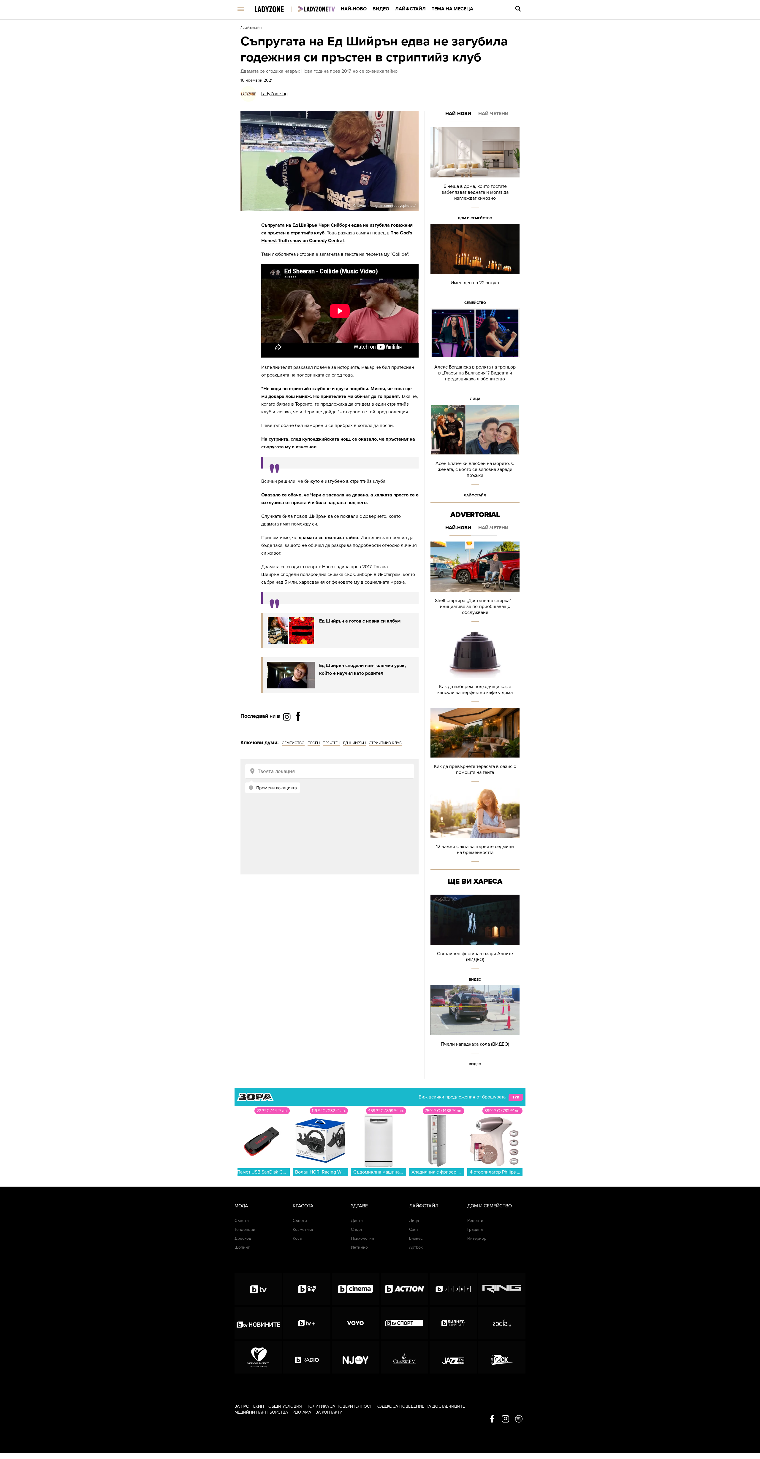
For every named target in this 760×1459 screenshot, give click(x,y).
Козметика (303, 1229)
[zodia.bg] (501, 1323)
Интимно (359, 1247)
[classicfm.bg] (404, 1357)
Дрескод (243, 1238)
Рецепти (475, 1220)
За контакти (329, 1412)
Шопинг (242, 1247)
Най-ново (354, 9)
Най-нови (458, 114)
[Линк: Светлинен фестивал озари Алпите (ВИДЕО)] (475, 940)
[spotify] (518, 1419)
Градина (475, 1229)
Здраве (359, 1206)
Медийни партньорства (261, 1412)
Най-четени (493, 114)
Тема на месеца (452, 9)
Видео (381, 9)
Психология (362, 1238)
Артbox (416, 1247)
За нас (242, 1406)
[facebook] (492, 1419)
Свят (413, 1229)
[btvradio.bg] (306, 1357)
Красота (303, 1206)
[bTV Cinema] (355, 1289)
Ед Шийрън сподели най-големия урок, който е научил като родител (362, 669)
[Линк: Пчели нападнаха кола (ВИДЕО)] (475, 1027)
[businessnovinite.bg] (453, 1323)
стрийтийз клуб (385, 743)
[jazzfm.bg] (453, 1357)
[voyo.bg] (355, 1323)
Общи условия (285, 1406)
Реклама (301, 1412)
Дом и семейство (475, 218)
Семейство (475, 303)
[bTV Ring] (501, 1289)
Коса (297, 1238)
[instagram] (505, 1419)
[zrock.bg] (501, 1357)
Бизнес (416, 1238)
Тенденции (245, 1229)
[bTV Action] (404, 1289)
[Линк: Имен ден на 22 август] (475, 266)
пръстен (331, 743)
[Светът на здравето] (258, 1357)
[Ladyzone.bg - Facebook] (298, 730)
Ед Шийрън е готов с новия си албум (359, 621)
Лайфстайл (410, 9)
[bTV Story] (453, 1289)
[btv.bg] (258, 1289)
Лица (475, 399)
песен (314, 743)
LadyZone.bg (274, 94)
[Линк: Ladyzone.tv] (316, 9)
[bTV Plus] (306, 1323)
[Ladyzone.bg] (275, 9)
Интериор (476, 1238)
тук (515, 1097)
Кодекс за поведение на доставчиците (420, 1406)
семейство (293, 743)
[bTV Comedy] (306, 1289)
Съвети (242, 1220)
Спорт (356, 1229)
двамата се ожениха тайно (328, 538)
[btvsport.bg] (404, 1323)
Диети (357, 1220)
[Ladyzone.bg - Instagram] (287, 717)
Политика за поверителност (339, 1406)
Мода (241, 1206)
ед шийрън (354, 743)
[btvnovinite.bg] (258, 1323)
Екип (258, 1406)
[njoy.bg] (355, 1357)
